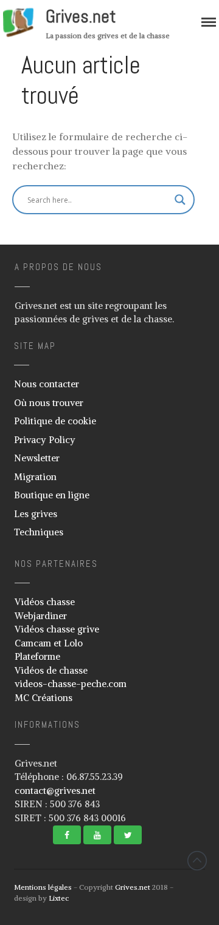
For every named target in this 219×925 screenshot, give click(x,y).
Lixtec (59, 898)
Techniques (38, 532)
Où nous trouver (48, 402)
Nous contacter (46, 384)
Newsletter (37, 458)
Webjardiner (41, 616)
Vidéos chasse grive (57, 629)
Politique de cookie (55, 421)
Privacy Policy (44, 440)
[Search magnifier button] (180, 199)
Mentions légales (43, 887)
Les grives (35, 514)
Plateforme (37, 656)
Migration (35, 477)
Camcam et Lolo (49, 643)
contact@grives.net (55, 790)
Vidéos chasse (45, 602)
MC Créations (43, 697)
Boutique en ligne (51, 495)
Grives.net (81, 16)
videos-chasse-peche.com (71, 684)
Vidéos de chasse (51, 670)
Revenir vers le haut (197, 860)
